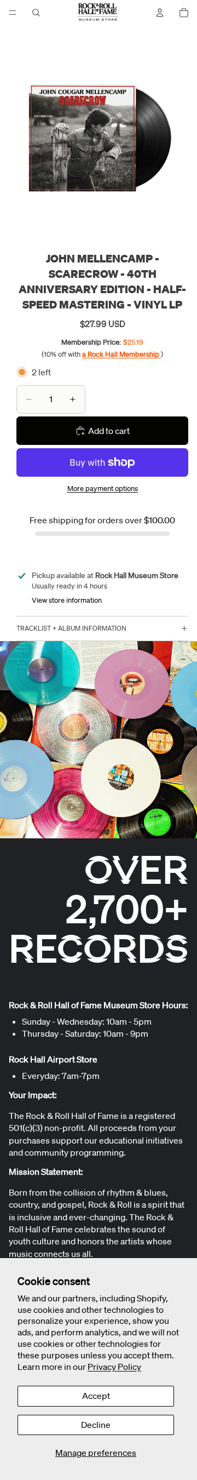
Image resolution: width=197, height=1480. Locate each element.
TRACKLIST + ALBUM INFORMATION (71, 628)
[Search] (36, 13)
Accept (96, 1395)
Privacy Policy (114, 1366)
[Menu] (12, 12)
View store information (67, 600)
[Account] (160, 13)
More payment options (102, 488)
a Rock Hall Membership (121, 354)
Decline (96, 1424)
